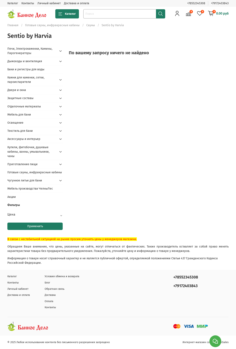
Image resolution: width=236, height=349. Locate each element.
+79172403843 (220, 3)
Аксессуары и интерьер (23, 139)
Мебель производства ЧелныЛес (30, 188)
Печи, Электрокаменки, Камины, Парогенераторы (29, 51)
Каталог (12, 3)
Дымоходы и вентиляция (24, 61)
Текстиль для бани (20, 131)
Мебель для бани (19, 114)
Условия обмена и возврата (62, 276)
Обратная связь (54, 288)
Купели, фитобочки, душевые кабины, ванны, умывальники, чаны (28, 151)
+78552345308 (196, 3)
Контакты (27, 3)
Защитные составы (20, 98)
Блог (47, 282)
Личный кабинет (49, 3)
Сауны (90, 25)
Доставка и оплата (76, 3)
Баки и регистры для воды (25, 69)
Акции (11, 197)
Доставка (50, 295)
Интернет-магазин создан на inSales (206, 342)
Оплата (49, 301)
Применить (35, 226)
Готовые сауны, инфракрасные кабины (52, 25)
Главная (12, 25)
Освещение (15, 122)
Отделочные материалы (24, 106)
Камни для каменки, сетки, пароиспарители (25, 80)
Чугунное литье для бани (24, 180)
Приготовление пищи (22, 164)
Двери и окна (16, 90)
